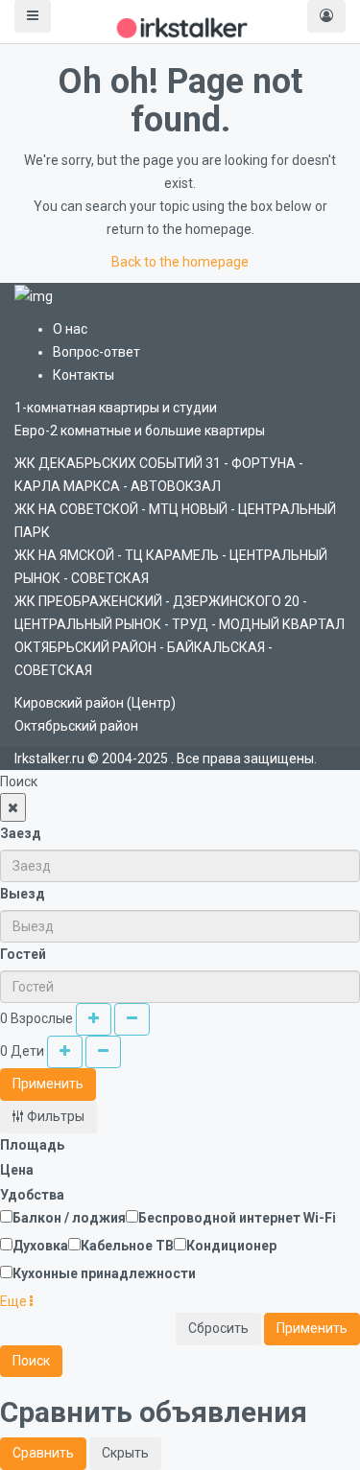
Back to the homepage (180, 261)
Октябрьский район (76, 726)
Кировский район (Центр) (95, 703)
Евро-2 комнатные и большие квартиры (139, 430)
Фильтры (54, 1116)
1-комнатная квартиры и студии (115, 407)
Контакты (83, 375)
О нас (70, 329)
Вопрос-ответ (96, 352)
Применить (48, 1083)
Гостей (23, 954)
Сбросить (218, 1328)
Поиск (31, 1360)
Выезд (22, 893)
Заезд (20, 833)
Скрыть (125, 1452)
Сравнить (43, 1452)
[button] (16, 1301)
